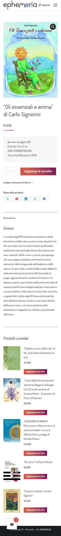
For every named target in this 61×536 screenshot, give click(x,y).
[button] (53, 27)
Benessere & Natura (22, 182)
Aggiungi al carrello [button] (35, 371)
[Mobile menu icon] (55, 5)
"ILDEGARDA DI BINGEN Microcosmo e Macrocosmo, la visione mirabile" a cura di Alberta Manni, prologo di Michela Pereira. (39, 430)
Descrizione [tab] (9, 218)
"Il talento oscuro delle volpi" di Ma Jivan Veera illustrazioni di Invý (39, 353)
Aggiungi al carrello (38, 171)
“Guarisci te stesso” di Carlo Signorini (38, 493)
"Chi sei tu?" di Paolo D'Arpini (38, 462)
